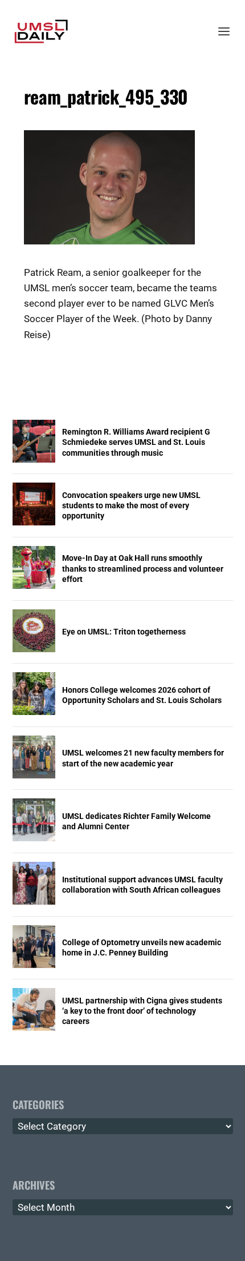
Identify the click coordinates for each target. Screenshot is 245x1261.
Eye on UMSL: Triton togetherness (124, 631)
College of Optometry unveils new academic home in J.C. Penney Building (141, 947)
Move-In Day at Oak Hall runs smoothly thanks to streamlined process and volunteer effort (142, 568)
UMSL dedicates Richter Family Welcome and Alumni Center (136, 821)
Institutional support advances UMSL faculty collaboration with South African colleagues (142, 884)
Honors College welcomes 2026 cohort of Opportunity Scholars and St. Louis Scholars (142, 695)
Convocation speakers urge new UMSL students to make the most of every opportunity (131, 505)
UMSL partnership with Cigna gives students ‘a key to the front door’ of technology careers (142, 1011)
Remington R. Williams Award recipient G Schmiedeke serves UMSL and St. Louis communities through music (136, 442)
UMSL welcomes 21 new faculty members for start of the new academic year (143, 758)
